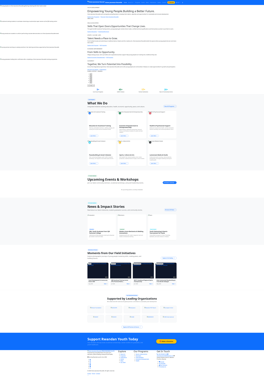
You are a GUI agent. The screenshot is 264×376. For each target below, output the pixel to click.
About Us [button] (130, 2)
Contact (164, 2)
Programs (137, 2)
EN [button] (179, 2)
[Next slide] (93, 85)
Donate (172, 2)
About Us (122, 354)
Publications (153, 2)
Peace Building (139, 357)
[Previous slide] (88, 85)
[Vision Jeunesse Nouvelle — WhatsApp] (90, 368)
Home (125, 2)
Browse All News (170, 210)
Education (138, 356)
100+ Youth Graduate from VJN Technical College (99, 232)
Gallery (159, 2)
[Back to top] (88, 375)
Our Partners (163, 365)
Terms (93, 373)
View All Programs (169, 106)
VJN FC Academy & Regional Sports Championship (143, 280)
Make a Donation (167, 341)
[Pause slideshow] (91, 85)
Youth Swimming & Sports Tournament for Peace (158, 232)
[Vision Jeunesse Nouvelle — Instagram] (90, 361)
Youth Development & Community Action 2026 (98, 280)
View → (105, 283)
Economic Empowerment (142, 359)
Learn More (93, 135)
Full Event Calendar (169, 182)
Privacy (89, 373)
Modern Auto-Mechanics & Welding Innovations (131, 232)
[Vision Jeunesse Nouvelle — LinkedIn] (90, 366)
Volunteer (162, 363)
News (147, 2)
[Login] (182, 2)
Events (143, 2)
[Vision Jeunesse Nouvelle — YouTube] (90, 365)
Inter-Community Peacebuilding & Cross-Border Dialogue (166, 280)
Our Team (123, 362)
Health (137, 360)
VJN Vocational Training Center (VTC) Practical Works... (119, 280)
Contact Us (163, 366)
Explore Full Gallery (168, 258)
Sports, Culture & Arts (141, 354)
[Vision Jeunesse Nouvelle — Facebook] (90, 360)
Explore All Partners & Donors (131, 327)
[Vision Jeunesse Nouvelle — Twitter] (90, 363)
